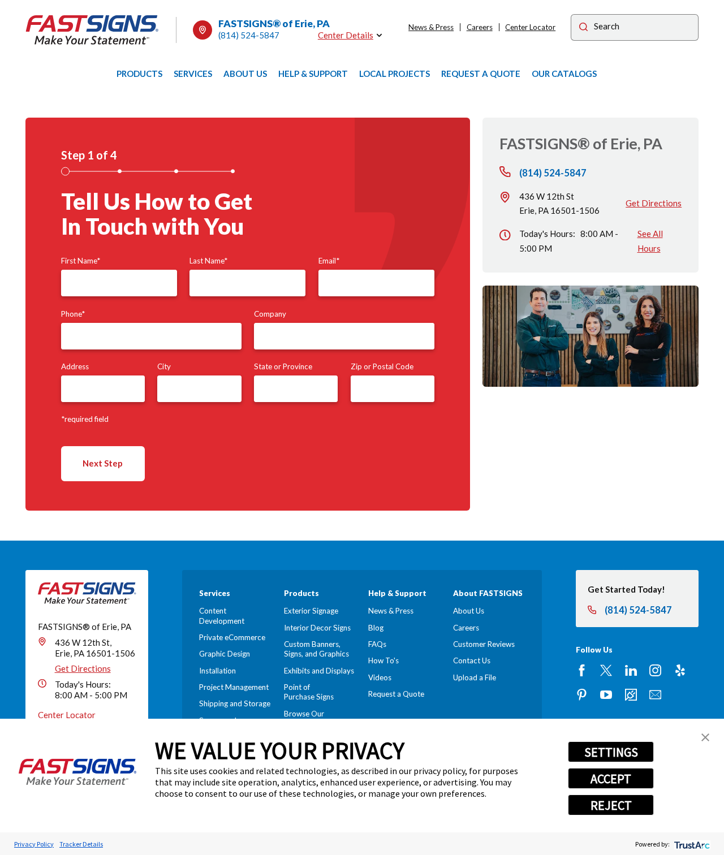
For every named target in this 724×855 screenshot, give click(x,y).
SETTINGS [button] (611, 752)
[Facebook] (582, 670)
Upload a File (474, 677)
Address (75, 366)
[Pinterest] (582, 695)
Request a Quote (396, 693)
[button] (705, 737)
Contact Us (471, 660)
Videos (379, 677)
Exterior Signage (311, 610)
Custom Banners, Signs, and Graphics (316, 649)
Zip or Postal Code (382, 366)
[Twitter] (606, 670)
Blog (375, 627)
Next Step (103, 463)
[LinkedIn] (631, 670)
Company (270, 313)
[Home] (92, 30)
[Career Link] (631, 695)
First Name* (80, 260)
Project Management (234, 687)
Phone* (73, 313)
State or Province (283, 366)
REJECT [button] (611, 805)
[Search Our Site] (583, 28)
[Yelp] (680, 670)
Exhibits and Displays (319, 670)
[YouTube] (606, 695)
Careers (480, 27)
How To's (383, 660)
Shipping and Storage (234, 703)
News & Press (431, 27)
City (164, 366)
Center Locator (530, 27)
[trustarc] (691, 844)
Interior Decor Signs (317, 627)
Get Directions (654, 203)
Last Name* (208, 260)
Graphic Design (224, 653)
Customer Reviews (484, 644)
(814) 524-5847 (248, 35)
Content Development (221, 615)
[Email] (655, 695)
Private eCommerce (232, 637)
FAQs (377, 644)
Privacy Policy (34, 844)
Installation (217, 670)
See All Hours (650, 240)
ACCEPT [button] (611, 779)
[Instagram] (655, 670)
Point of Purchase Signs (309, 692)
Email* (328, 260)
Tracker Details (81, 844)
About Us (468, 610)
